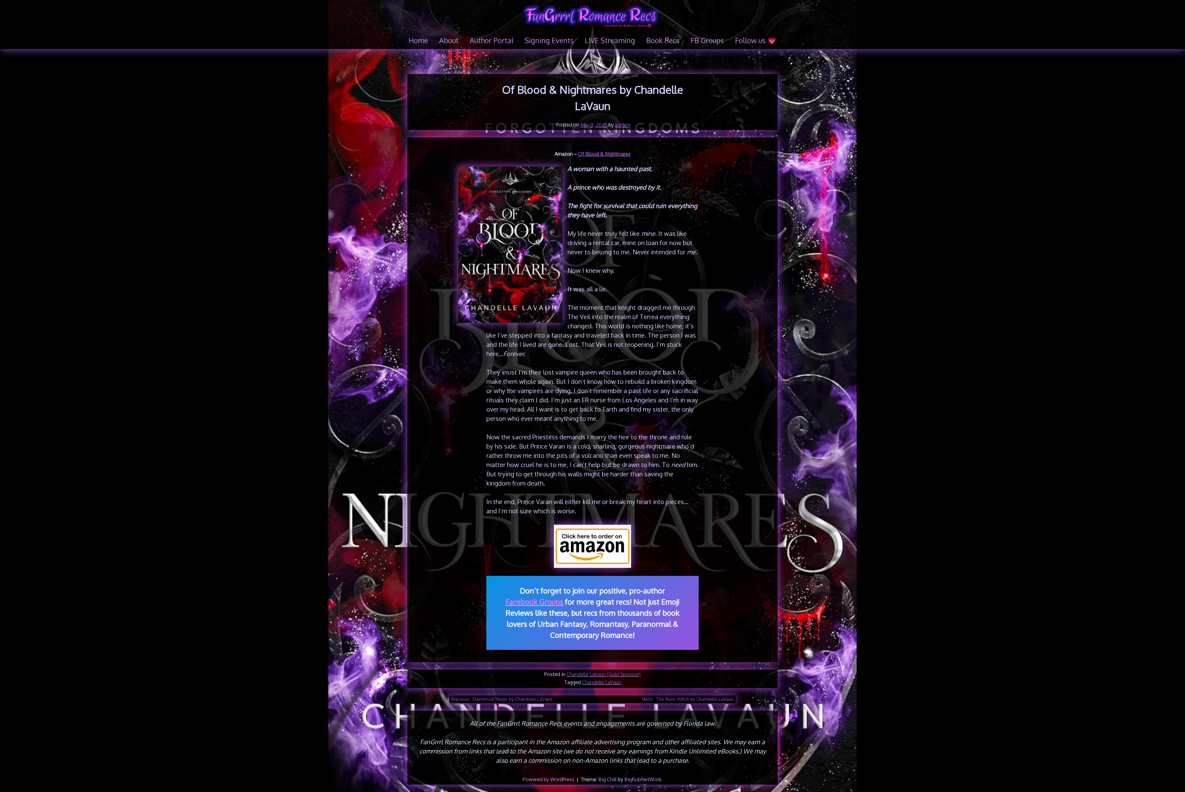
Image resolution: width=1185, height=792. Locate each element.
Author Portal (492, 40)
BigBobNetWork (642, 779)
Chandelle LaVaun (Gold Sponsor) (604, 674)
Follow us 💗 (755, 40)
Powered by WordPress (549, 779)
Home (418, 40)
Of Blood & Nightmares (604, 154)
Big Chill (607, 779)
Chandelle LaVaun (601, 682)
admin (622, 125)
